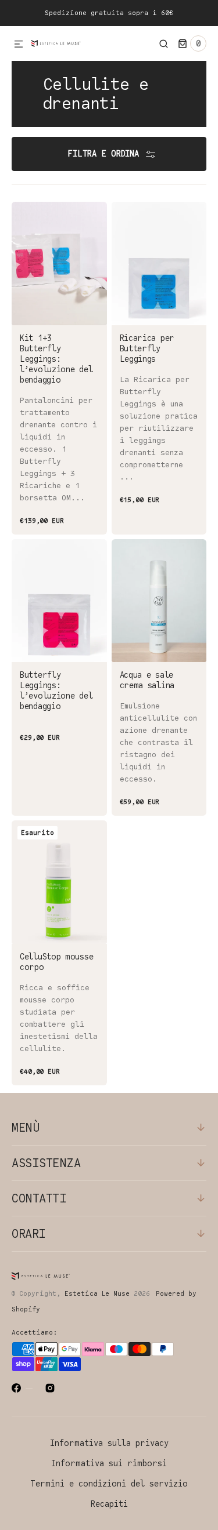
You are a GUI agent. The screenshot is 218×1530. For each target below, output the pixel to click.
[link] (59, 368)
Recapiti (109, 1504)
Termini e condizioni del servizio (109, 1483)
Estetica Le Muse (97, 1293)
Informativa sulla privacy (109, 1443)
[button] (18, 44)
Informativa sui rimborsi (109, 1463)
